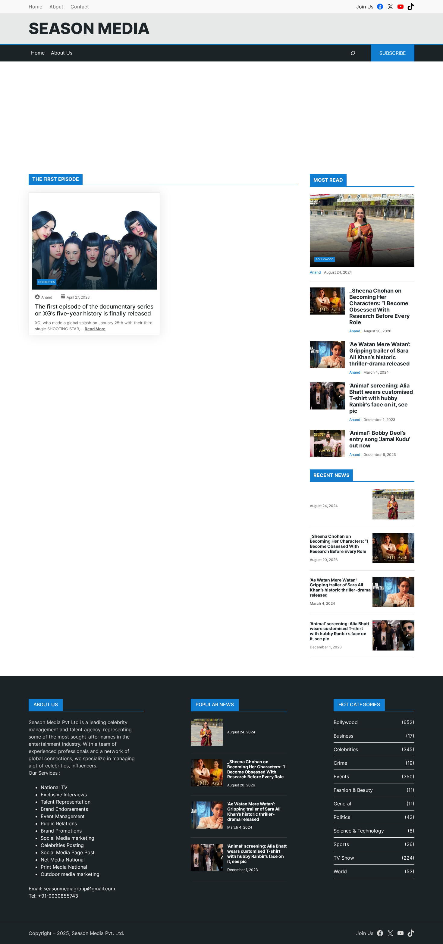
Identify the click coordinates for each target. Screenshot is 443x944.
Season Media (89, 28)
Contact (80, 7)
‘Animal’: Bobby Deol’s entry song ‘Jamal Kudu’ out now (379, 439)
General (342, 804)
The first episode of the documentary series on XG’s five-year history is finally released (94, 310)
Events (341, 776)
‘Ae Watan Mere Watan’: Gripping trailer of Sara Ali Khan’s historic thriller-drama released (379, 353)
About (56, 7)
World (340, 871)
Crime (340, 763)
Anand (46, 297)
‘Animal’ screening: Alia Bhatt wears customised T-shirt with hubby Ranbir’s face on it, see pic (381, 398)
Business (343, 736)
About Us (61, 53)
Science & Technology (359, 831)
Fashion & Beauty (353, 790)
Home (35, 7)
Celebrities (46, 282)
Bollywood (324, 259)
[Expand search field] (353, 53)
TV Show (344, 858)
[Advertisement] (221, 111)
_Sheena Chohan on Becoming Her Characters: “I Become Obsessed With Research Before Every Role (379, 306)
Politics (342, 817)
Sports (341, 844)
